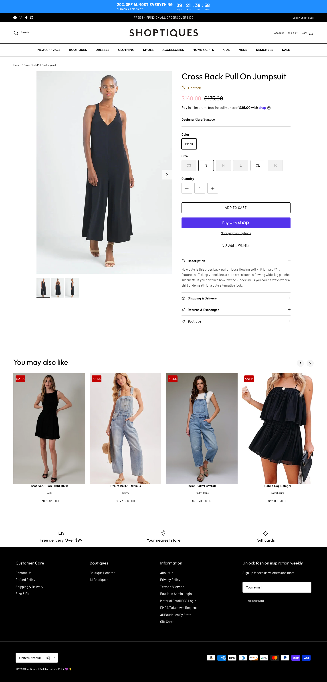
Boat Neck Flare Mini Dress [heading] (49, 486)
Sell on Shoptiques (303, 17)
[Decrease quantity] (187, 188)
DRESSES (102, 50)
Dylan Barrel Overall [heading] (202, 486)
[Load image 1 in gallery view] (104, 172)
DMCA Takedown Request (178, 608)
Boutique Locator (102, 573)
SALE (286, 50)
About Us (166, 573)
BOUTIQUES (78, 50)
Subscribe (256, 601)
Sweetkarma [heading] (277, 493)
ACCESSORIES (173, 50)
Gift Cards (167, 622)
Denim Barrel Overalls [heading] (125, 486)
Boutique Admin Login (176, 594)
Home (16, 64)
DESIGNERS (264, 50)
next (310, 363)
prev (300, 363)
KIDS (226, 50)
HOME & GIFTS (203, 50)
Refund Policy (25, 580)
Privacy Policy (170, 580)
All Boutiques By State (175, 615)
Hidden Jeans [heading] (201, 493)
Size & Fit (22, 594)
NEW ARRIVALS (49, 50)
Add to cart (236, 207)
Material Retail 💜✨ (60, 668)
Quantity (188, 179)
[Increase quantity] (212, 188)
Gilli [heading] (49, 493)
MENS (242, 50)
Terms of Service (172, 587)
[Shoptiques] (164, 33)
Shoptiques (30, 668)
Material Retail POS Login (178, 601)
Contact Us (23, 573)
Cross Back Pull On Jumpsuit (40, 64)
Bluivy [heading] (125, 493)
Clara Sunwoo (205, 119)
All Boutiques (99, 580)
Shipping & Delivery (29, 587)
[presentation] (49, 495)
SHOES (148, 50)
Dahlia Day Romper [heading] (277, 486)
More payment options (236, 233)
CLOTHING (126, 50)
